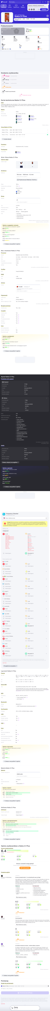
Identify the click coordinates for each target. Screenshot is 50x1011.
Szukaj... (13, 2)
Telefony (3, 7)
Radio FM (3, 734)
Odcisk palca (4, 313)
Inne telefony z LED (44, 443)
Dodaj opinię (25, 868)
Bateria (3, 770)
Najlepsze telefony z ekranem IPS (42, 221)
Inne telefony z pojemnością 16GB (42, 303)
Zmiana (44, 9)
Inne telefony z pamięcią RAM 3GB (42, 280)
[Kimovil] (4, 1)
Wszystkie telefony (2, 9)
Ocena (2, 284)
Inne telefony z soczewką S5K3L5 (42, 442)
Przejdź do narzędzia (10, 666)
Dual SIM (18, 686)
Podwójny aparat (20, 421)
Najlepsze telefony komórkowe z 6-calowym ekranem (38, 220)
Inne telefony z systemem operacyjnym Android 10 (39, 817)
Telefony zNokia (45, 125)
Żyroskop (3, 323)
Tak (17, 301)
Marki (7, 9)
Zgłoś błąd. (5, 662)
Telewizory (16, 7)
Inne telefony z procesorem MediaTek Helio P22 (39, 267)
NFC (2, 730)
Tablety (10, 7)
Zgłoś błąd (3, 1003)
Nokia (10, 9)
